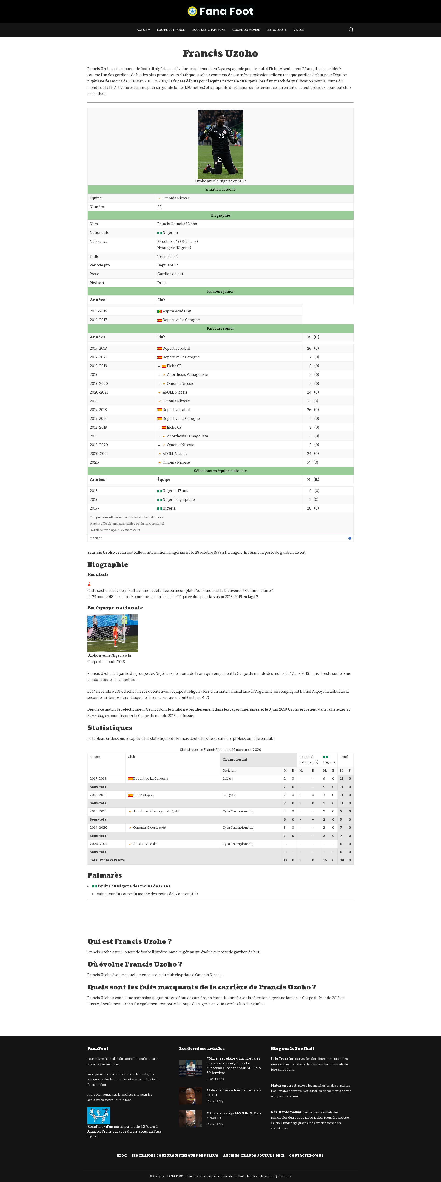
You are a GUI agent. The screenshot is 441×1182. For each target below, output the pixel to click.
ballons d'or (118, 1079)
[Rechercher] (351, 30)
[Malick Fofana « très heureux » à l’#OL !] (190, 1095)
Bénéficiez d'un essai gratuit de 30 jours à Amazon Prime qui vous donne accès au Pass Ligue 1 (124, 1132)
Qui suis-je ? (282, 1176)
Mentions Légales (259, 1176)
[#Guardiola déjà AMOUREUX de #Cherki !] (190, 1118)
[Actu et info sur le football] (220, 11)
